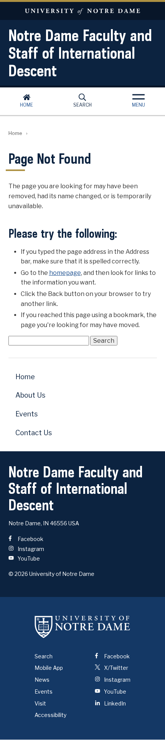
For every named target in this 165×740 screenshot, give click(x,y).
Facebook (29, 539)
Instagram (30, 549)
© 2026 (18, 574)
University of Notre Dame (82, 11)
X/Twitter (115, 667)
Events (26, 414)
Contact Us (33, 433)
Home (26, 105)
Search (82, 105)
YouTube (28, 558)
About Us (30, 395)
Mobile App (49, 667)
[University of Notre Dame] (82, 626)
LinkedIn (114, 703)
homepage (65, 272)
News (42, 679)
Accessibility (50, 715)
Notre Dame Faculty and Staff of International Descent (80, 52)
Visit (40, 703)
